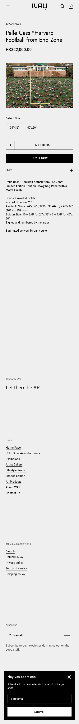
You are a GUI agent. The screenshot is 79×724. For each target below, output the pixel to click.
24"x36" (14, 127)
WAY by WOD (14, 23)
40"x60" (32, 127)
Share (9, 170)
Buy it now (40, 158)
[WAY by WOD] (39, 6)
